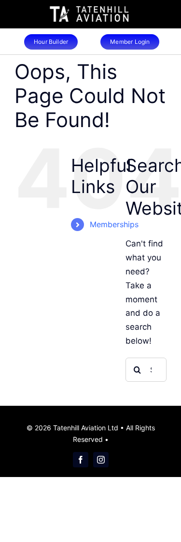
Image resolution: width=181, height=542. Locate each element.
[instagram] (101, 459)
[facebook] (80, 459)
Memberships (114, 224)
